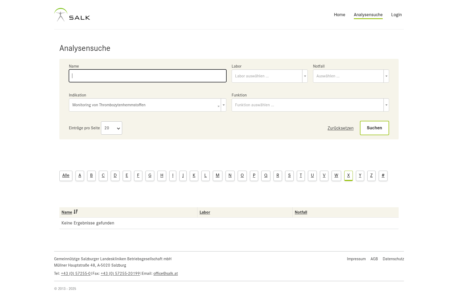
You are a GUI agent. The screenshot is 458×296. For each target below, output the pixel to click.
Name (74, 66)
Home (339, 14)
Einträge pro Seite (84, 128)
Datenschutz (393, 259)
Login (396, 14)
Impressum (356, 259)
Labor (236, 66)
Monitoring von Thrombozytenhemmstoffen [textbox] (146, 105)
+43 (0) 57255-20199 (120, 273)
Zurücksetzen (341, 128)
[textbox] (269, 76)
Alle (65, 175)
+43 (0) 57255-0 (76, 273)
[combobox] (270, 76)
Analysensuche (368, 14)
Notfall (319, 66)
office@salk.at (165, 273)
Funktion (239, 95)
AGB (374, 259)
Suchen (374, 128)
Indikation (77, 95)
